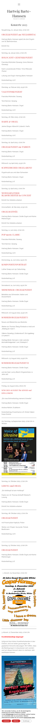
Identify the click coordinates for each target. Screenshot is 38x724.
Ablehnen (16, 721)
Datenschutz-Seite (29, 717)
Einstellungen (10, 714)
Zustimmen (6, 721)
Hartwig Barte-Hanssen (19, 13)
